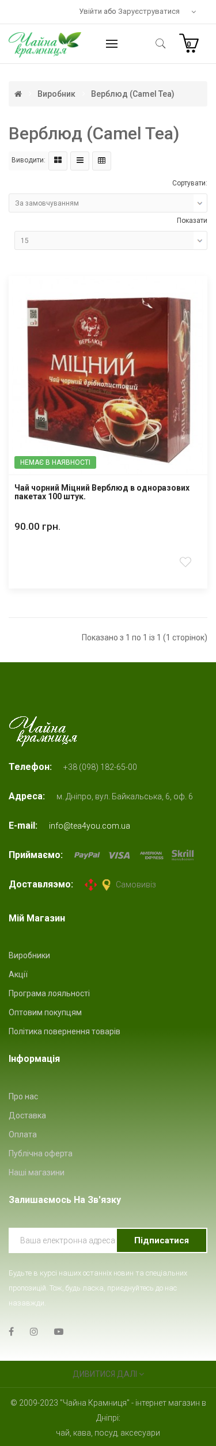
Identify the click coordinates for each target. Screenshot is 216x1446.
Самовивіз (136, 884)
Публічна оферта (41, 1153)
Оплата (23, 1134)
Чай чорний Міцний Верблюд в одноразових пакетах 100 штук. (102, 492)
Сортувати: (189, 183)
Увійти (91, 11)
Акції (18, 974)
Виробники (29, 955)
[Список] (79, 160)
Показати (192, 221)
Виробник (56, 94)
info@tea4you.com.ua (89, 825)
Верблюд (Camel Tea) (133, 94)
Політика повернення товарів (64, 1031)
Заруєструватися (149, 11)
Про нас (23, 1096)
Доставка (27, 1115)
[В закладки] (187, 562)
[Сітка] (57, 160)
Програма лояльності (49, 993)
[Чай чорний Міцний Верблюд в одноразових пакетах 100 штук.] (108, 375)
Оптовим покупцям (45, 1012)
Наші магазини (37, 1172)
